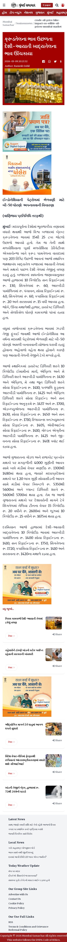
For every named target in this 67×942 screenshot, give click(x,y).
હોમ (4, 12)
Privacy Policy (16, 908)
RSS (10, 922)
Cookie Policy (16, 903)
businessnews (24, 23)
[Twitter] (55, 61)
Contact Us (14, 898)
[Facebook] (43, 61)
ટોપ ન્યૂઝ (15, 12)
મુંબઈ (50, 12)
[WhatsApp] (49, 61)
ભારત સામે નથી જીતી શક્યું (20, 852)
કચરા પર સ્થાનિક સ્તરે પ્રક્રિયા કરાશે (25, 829)
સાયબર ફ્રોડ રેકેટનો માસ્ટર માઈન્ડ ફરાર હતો (29, 880)
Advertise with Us (18, 894)
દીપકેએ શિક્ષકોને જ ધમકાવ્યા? (22, 875)
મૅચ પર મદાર (14, 871)
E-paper (47, 5)
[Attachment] (61, 61)
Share (58, 634)
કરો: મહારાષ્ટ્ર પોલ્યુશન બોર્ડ (21, 847)
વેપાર (10, 636)
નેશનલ (28, 12)
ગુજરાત (39, 12)
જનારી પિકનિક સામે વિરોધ (20, 833)
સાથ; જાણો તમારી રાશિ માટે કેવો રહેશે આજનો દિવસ (32, 824)
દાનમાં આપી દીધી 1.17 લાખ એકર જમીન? (27, 857)
